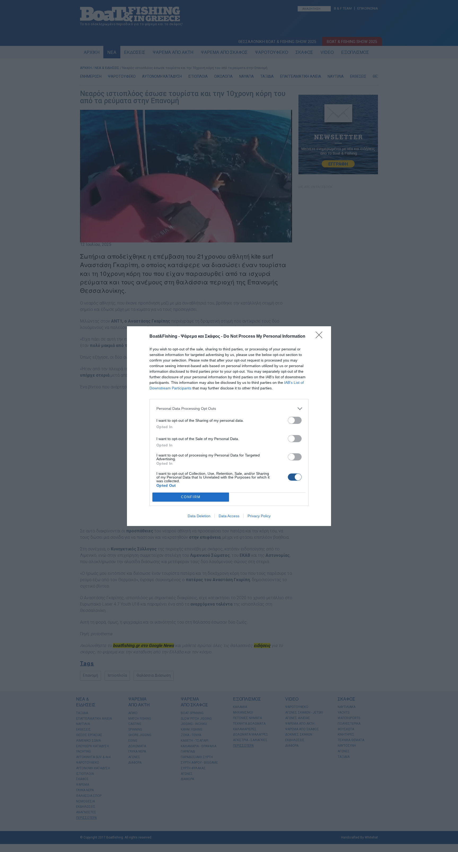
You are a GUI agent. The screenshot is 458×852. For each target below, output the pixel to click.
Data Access (229, 516)
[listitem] (229, 408)
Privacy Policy (259, 516)
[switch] (295, 420)
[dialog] (229, 426)
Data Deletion (199, 516)
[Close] (321, 337)
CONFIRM (191, 497)
